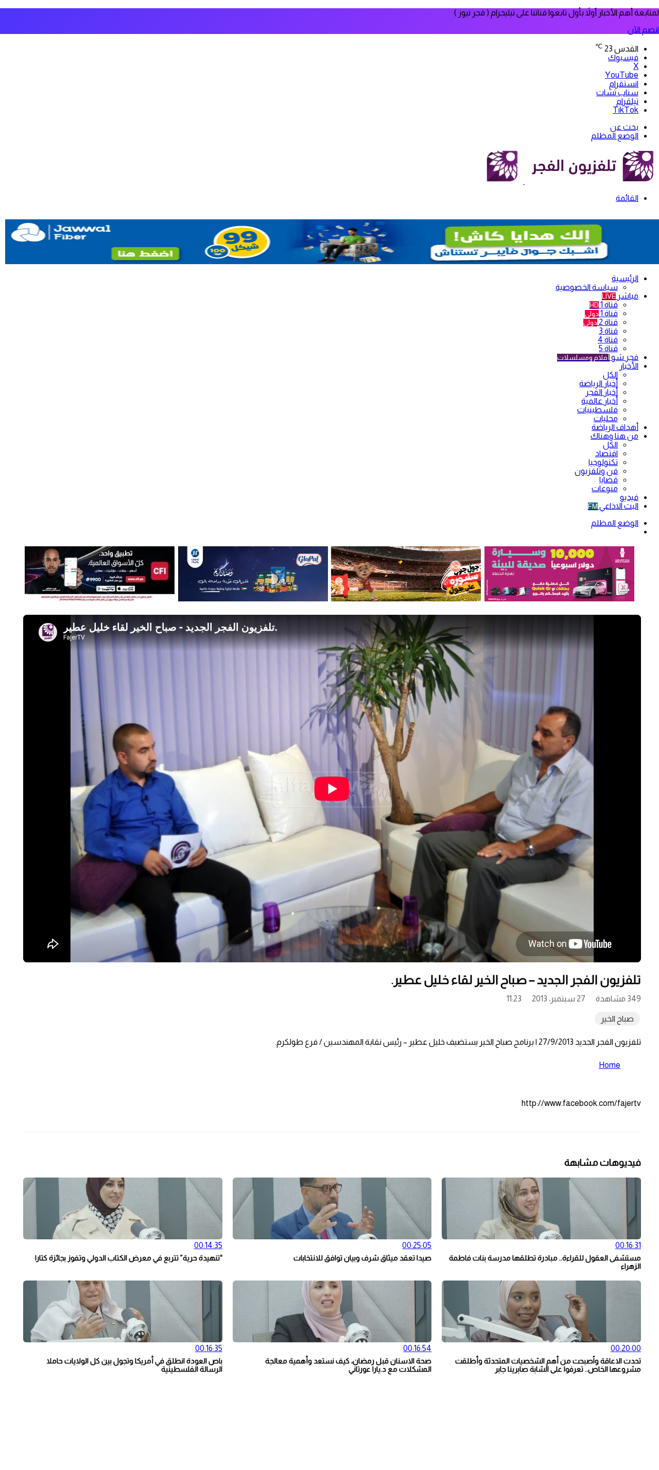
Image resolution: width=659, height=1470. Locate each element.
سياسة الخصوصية (587, 287)
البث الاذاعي (613, 505)
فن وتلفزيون (596, 470)
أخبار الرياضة (598, 383)
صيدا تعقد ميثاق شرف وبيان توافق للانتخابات (362, 1258)
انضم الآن (643, 29)
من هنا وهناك (614, 435)
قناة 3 (608, 330)
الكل (610, 374)
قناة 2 (600, 322)
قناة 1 (603, 304)
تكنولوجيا (603, 462)
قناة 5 (608, 348)
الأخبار (628, 365)
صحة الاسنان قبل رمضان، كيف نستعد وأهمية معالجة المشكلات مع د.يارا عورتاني (348, 1365)
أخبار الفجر (601, 392)
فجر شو (597, 357)
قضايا (608, 479)
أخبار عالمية (599, 400)
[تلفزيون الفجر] (524, 181)
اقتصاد (606, 453)
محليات (606, 418)
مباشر (620, 295)
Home (609, 1065)
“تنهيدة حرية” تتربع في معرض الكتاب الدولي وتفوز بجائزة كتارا (128, 1258)
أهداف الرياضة (615, 427)
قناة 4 (608, 339)
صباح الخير (617, 1018)
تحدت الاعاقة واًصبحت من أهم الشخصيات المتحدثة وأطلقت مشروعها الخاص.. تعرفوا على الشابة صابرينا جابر (548, 1365)
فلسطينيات (597, 409)
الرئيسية (625, 278)
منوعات (605, 488)
